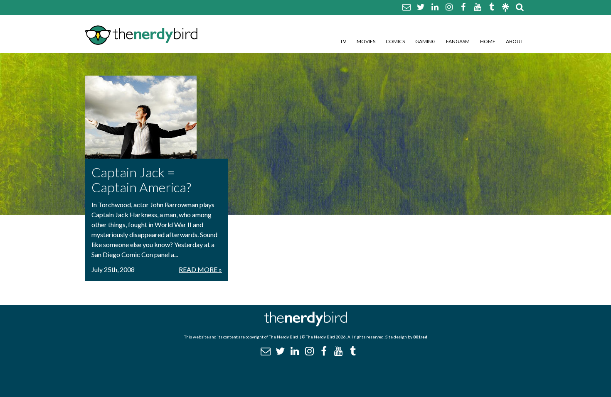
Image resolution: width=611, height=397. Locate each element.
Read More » (200, 269)
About (514, 41)
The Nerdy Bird (283, 336)
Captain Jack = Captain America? (141, 179)
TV (343, 41)
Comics (395, 41)
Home (487, 41)
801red (420, 336)
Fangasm (458, 41)
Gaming (425, 41)
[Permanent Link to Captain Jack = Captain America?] (156, 117)
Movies (366, 41)
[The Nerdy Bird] (305, 324)
